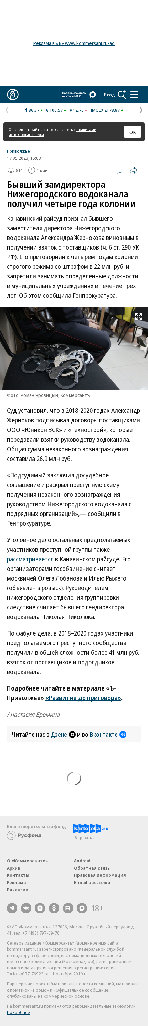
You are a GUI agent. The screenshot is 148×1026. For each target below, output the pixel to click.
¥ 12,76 (77, 110)
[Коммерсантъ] (13, 94)
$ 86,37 (32, 110)
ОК (132, 132)
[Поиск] (122, 94)
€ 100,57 (54, 110)
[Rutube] (68, 908)
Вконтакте (104, 734)
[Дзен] (40, 908)
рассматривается (30, 559)
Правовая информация (100, 875)
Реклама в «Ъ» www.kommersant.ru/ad (74, 43)
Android (82, 861)
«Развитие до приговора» (83, 698)
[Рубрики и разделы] (134, 94)
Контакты (18, 875)
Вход (109, 94)
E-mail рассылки (92, 882)
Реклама (16, 882)
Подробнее (18, 1012)
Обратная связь (92, 868)
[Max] (82, 908)
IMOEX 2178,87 (105, 110)
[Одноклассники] (54, 908)
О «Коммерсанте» (27, 861)
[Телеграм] (12, 908)
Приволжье (18, 151)
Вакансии (17, 889)
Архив (13, 868)
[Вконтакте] (26, 908)
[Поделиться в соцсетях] (133, 170)
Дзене (59, 734)
